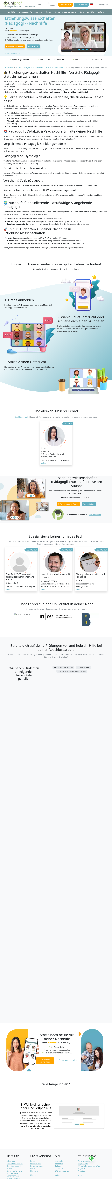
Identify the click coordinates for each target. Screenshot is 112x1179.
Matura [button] (101, 12)
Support (51, 5)
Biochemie (59, 1163)
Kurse (9, 1168)
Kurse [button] (48, 12)
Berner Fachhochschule (63, 667)
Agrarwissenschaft (85, 1161)
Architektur (82, 1171)
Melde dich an (65, 4)
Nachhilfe (34, 1171)
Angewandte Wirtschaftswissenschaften (89, 1164)
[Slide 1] (46, 1148)
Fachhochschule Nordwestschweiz (72, 671)
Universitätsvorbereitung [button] (65, 12)
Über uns (11, 1161)
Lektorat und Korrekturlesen (36, 1164)
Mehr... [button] (43, 463)
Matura (33, 1168)
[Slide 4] (58, 1148)
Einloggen (103, 4)
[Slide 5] (62, 1148)
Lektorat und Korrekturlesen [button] (30, 12)
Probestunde (12, 1173)
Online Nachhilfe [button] (87, 12)
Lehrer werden (81, 4)
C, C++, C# (59, 1168)
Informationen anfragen (68, 504)
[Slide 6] (65, 1148)
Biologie (58, 1166)
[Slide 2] (50, 1148)
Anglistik (81, 1168)
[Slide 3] (54, 1148)
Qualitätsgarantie (22, 417)
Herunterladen (95, 514)
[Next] (105, 1118)
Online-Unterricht (14, 1171)
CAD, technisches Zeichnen (62, 1172)
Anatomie (59, 1161)
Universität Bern (83, 667)
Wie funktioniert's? (12, 53)
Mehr (40, 4)
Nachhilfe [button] (11, 12)
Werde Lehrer (33, 46)
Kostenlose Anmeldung (14, 46)
